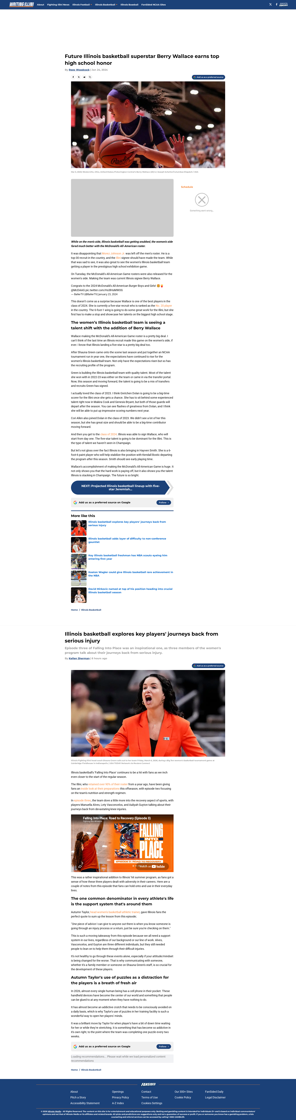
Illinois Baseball (129, 4)
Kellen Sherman (79, 658)
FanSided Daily (214, 1091)
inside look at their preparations (100, 788)
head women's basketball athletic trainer (115, 912)
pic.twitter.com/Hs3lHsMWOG (104, 290)
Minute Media (54, 1111)
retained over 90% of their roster (108, 784)
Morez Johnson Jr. (114, 253)
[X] (270, 4)
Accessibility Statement (85, 1103)
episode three (82, 800)
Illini (118, 257)
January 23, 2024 (107, 294)
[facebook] (276, 4)
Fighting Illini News (58, 4)
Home (74, 609)
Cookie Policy (183, 1097)
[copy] (90, 77)
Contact (146, 1091)
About (40, 4)
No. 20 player (164, 305)
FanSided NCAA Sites (153, 4)
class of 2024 (108, 434)
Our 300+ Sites (184, 1091)
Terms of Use (149, 1097)
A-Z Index (118, 1103)
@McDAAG (78, 290)
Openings (118, 1091)
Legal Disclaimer (215, 1097)
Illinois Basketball (105, 4)
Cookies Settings (151, 1103)
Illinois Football (81, 4)
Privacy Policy (120, 1097)
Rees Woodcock (79, 69)
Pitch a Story (78, 1097)
